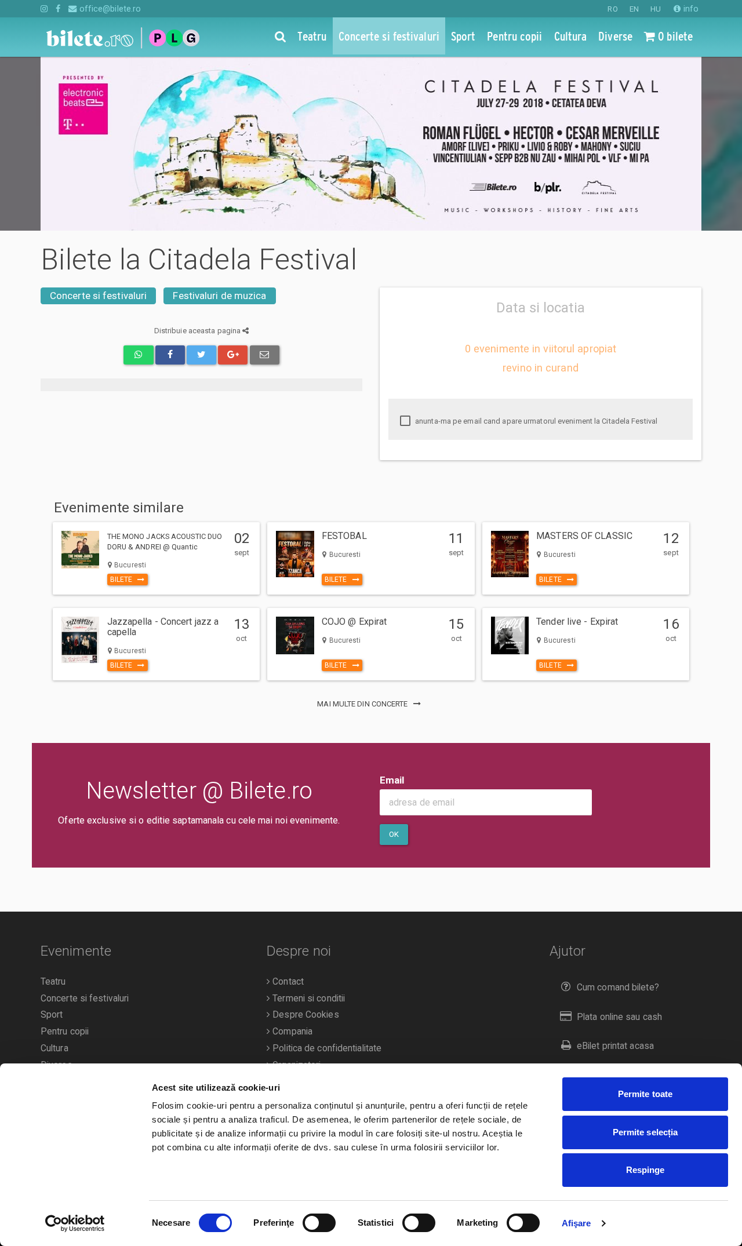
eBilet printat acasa (615, 1046)
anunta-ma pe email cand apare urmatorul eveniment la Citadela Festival (535, 421)
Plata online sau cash (619, 1017)
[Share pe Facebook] (170, 355)
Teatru (53, 982)
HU (655, 9)
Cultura (54, 1048)
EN (634, 9)
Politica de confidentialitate (325, 1048)
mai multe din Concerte (363, 703)
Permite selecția (645, 1132)
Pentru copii (65, 1031)
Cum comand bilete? (618, 987)
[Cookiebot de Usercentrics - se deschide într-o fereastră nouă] (75, 1223)
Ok (394, 834)
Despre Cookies (304, 1015)
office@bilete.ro (109, 8)
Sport (52, 1015)
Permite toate (645, 1094)
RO (612, 9)
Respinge (645, 1170)
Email (392, 780)
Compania (291, 1031)
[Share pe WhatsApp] (138, 355)
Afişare (576, 1223)
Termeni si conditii (307, 998)
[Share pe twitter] (201, 355)
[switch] (319, 1223)
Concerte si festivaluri (98, 295)
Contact (287, 982)
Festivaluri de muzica (219, 295)
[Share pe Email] (264, 355)
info (690, 8)
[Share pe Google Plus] (233, 355)
